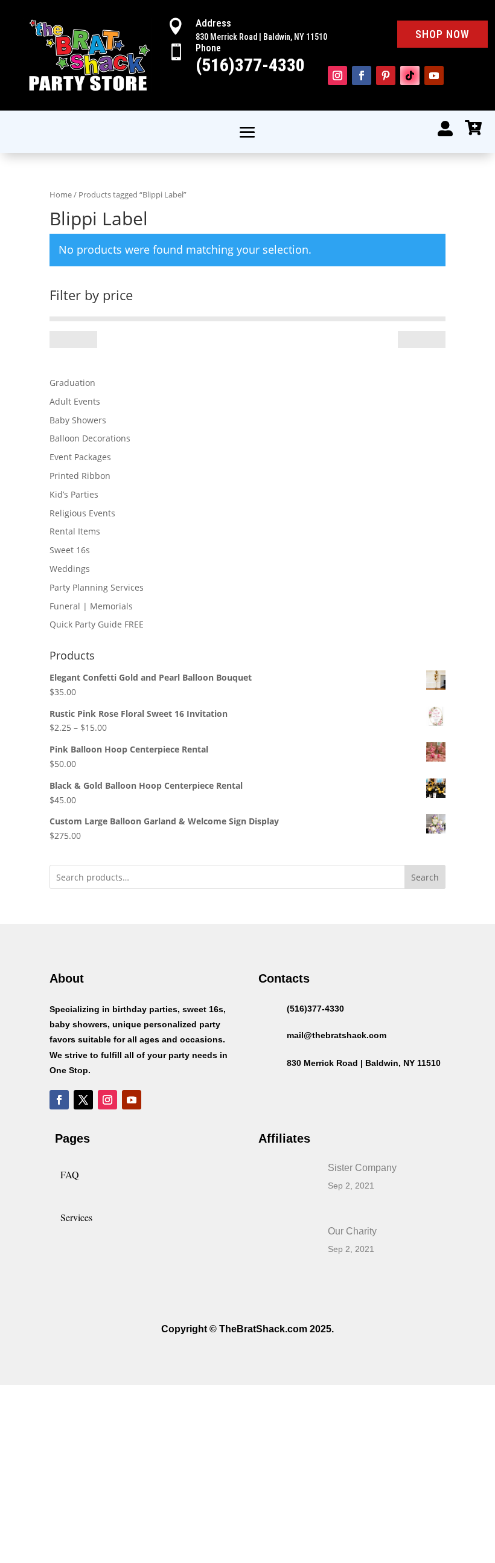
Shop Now (442, 34)
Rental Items (75, 531)
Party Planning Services (97, 587)
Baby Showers (78, 420)
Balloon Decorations (90, 438)
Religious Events (82, 513)
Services (76, 1217)
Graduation (72, 382)
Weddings (70, 568)
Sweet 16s (70, 550)
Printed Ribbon (80, 475)
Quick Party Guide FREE (97, 624)
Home (61, 194)
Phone (208, 48)
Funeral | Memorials (91, 606)
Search (425, 877)
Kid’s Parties (74, 494)
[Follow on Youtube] (434, 75)
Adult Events (75, 401)
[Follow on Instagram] (337, 75)
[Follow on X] (83, 1099)
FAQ (69, 1174)
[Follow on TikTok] (410, 75)
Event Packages (80, 457)
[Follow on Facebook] (361, 75)
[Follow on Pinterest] (385, 75)
